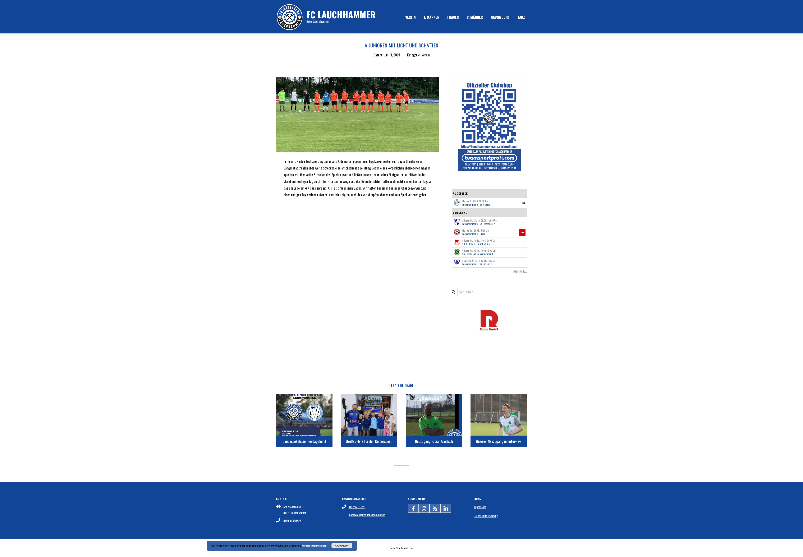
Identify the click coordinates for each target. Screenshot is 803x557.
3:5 (524, 203)
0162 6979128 (357, 507)
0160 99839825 (292, 520)
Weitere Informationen (314, 545)
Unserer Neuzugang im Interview (499, 441)
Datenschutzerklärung (486, 516)
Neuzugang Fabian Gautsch (434, 441)
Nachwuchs (500, 17)
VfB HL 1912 (467, 244)
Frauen (453, 17)
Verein (410, 17)
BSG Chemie (468, 254)
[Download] (489, 312)
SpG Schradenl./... (488, 224)
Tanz (521, 17)
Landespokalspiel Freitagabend (304, 441)
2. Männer (475, 17)
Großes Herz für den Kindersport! (369, 441)
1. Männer (431, 17)
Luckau (483, 234)
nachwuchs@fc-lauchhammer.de (367, 514)
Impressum (480, 507)
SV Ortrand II (486, 264)
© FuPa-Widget (520, 271)
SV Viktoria (485, 204)
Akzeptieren (342, 545)
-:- (524, 222)
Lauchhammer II (485, 254)
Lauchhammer (469, 204)
